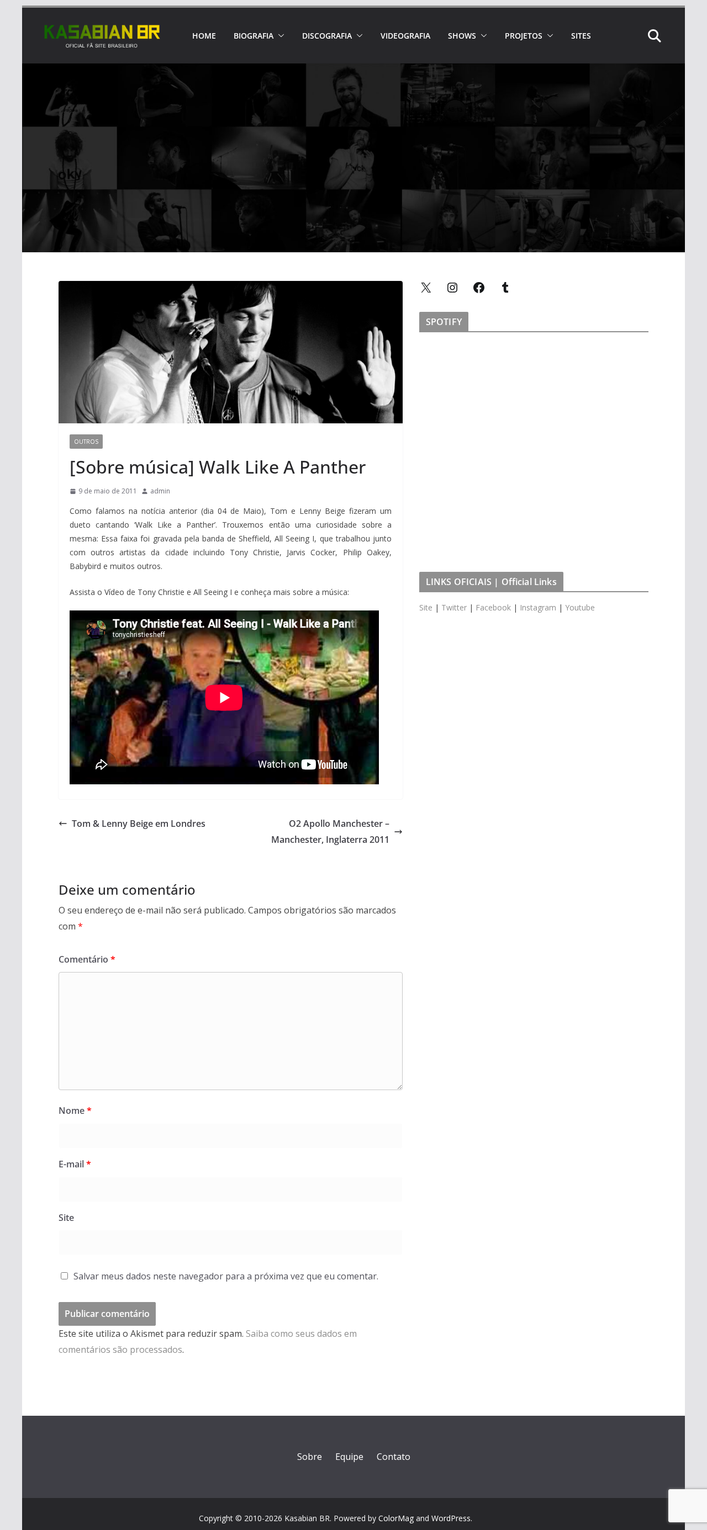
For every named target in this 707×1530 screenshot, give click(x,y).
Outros (86, 441)
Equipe (349, 1457)
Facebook (493, 607)
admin (160, 491)
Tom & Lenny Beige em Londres (138, 823)
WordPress (451, 1518)
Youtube (580, 607)
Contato (393, 1457)
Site (66, 1218)
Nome (75, 1110)
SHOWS (462, 35)
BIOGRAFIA (253, 35)
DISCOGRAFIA (327, 35)
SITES (581, 35)
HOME (204, 35)
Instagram (538, 607)
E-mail (75, 1164)
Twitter (454, 607)
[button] (278, 36)
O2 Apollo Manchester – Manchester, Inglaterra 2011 (330, 831)
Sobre (309, 1457)
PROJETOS (523, 35)
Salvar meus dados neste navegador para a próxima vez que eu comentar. (225, 1276)
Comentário (87, 959)
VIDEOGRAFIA (405, 35)
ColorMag (396, 1518)
